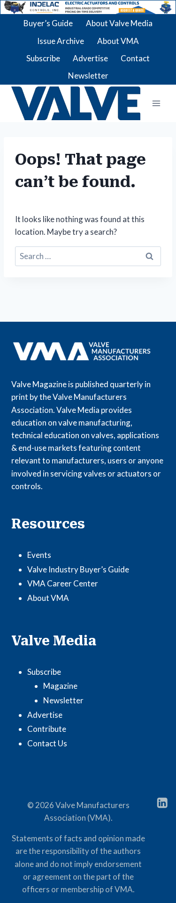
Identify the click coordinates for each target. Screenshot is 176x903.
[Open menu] (156, 103)
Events (39, 555)
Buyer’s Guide (48, 23)
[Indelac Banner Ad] (88, 7)
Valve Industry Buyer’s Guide (78, 569)
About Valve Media (119, 23)
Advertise (90, 58)
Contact (135, 58)
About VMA (118, 41)
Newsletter (88, 75)
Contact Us (47, 743)
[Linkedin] (162, 803)
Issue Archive (60, 41)
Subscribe (43, 58)
